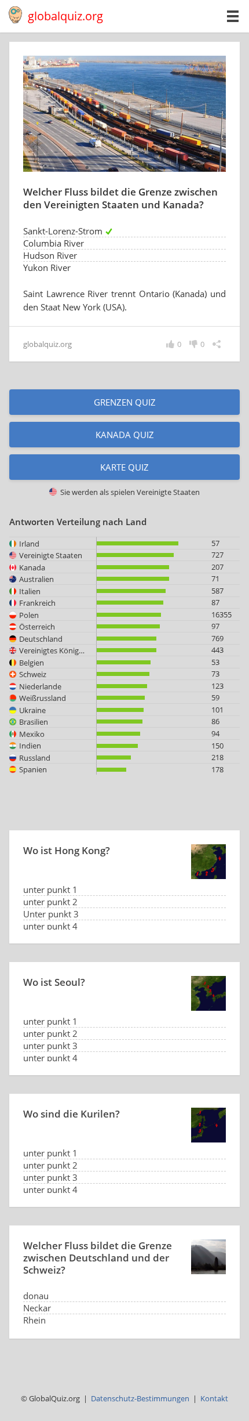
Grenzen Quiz (125, 402)
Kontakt (214, 1398)
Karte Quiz (124, 467)
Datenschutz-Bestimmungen (140, 1398)
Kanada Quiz (125, 434)
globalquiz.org (65, 16)
